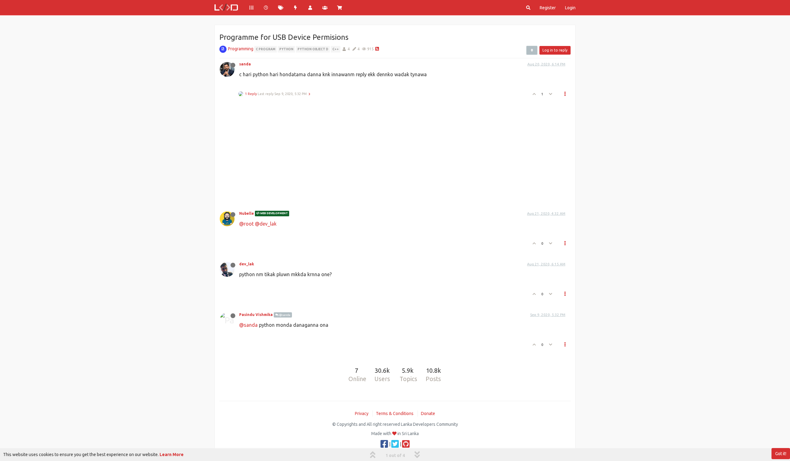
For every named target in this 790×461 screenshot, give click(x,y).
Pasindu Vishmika (256, 315)
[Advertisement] (391, 152)
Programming (240, 48)
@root (246, 223)
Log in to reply (555, 50)
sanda (245, 64)
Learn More (172, 454)
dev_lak (246, 264)
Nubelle (246, 213)
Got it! (780, 453)
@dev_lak (265, 223)
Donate (428, 413)
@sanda (284, 315)
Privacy (361, 413)
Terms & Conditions (395, 413)
